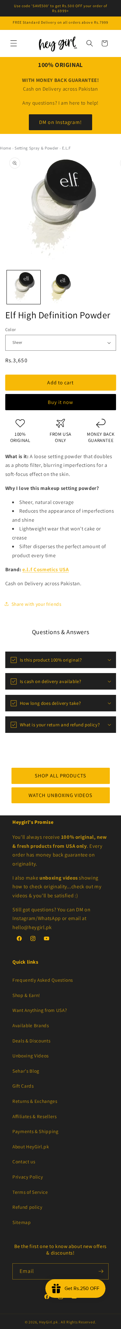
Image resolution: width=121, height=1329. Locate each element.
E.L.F (66, 148)
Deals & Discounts (31, 1040)
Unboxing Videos (30, 1055)
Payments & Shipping (35, 1131)
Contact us (23, 1161)
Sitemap (21, 1222)
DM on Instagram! (60, 122)
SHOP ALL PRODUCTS (60, 775)
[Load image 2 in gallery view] (60, 287)
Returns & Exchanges (34, 1101)
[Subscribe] (100, 1271)
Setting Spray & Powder (36, 148)
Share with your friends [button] (36, 604)
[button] (13, 43)
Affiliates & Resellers (34, 1116)
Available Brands (30, 1025)
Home (5, 148)
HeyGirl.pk (48, 1322)
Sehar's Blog (25, 1071)
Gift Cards (23, 1086)
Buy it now (61, 402)
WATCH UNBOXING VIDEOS (60, 795)
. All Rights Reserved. (77, 1322)
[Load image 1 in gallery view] (23, 287)
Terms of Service (30, 1192)
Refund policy (27, 1207)
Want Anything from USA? (39, 1010)
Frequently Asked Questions (42, 980)
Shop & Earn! (26, 995)
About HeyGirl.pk (30, 1146)
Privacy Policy (27, 1177)
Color (10, 329)
